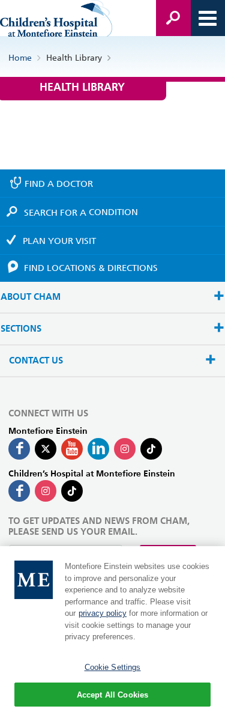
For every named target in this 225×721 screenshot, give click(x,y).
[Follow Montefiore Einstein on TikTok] (151, 449)
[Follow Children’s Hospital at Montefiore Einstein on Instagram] (45, 491)
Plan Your (59, 241)
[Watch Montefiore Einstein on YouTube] (72, 449)
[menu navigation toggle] (207, 18)
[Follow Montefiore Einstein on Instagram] (125, 449)
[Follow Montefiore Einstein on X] (45, 449)
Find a (59, 183)
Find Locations (91, 268)
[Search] (173, 18)
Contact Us (36, 360)
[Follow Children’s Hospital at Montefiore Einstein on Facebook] (19, 491)
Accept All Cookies (112, 694)
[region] (112, 633)
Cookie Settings (113, 667)
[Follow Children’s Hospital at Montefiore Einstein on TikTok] (72, 491)
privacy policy (103, 613)
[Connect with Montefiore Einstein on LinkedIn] (98, 449)
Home (20, 57)
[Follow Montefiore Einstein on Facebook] (19, 449)
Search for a (81, 212)
